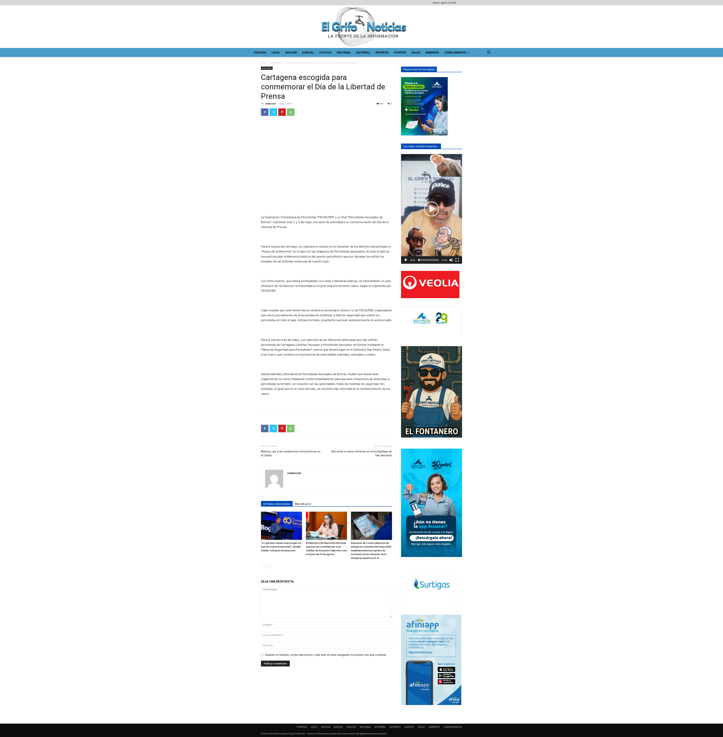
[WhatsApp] (290, 112)
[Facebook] (264, 112)
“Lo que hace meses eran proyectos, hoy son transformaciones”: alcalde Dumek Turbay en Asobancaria (281, 547)
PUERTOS (400, 52)
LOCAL (276, 52)
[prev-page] (263, 565)
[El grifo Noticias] (361, 26)
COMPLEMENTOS (455, 52)
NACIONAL (344, 52)
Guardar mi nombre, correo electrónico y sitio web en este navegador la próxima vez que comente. (326, 654)
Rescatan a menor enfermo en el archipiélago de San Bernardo (361, 453)
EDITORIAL (363, 52)
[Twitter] (273, 112)
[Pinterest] (282, 112)
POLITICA (325, 52)
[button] (488, 53)
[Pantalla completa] (457, 260)
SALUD (415, 52)
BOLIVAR (291, 52)
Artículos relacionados (276, 503)
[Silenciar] (451, 260)
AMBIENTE (432, 52)
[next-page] (269, 565)
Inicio (263, 62)
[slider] (428, 260)
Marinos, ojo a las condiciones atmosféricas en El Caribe (290, 453)
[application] (431, 209)
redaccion (270, 103)
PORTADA (260, 52)
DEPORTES (382, 52)
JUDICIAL (308, 52)
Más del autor (303, 503)
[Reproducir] (406, 260)
